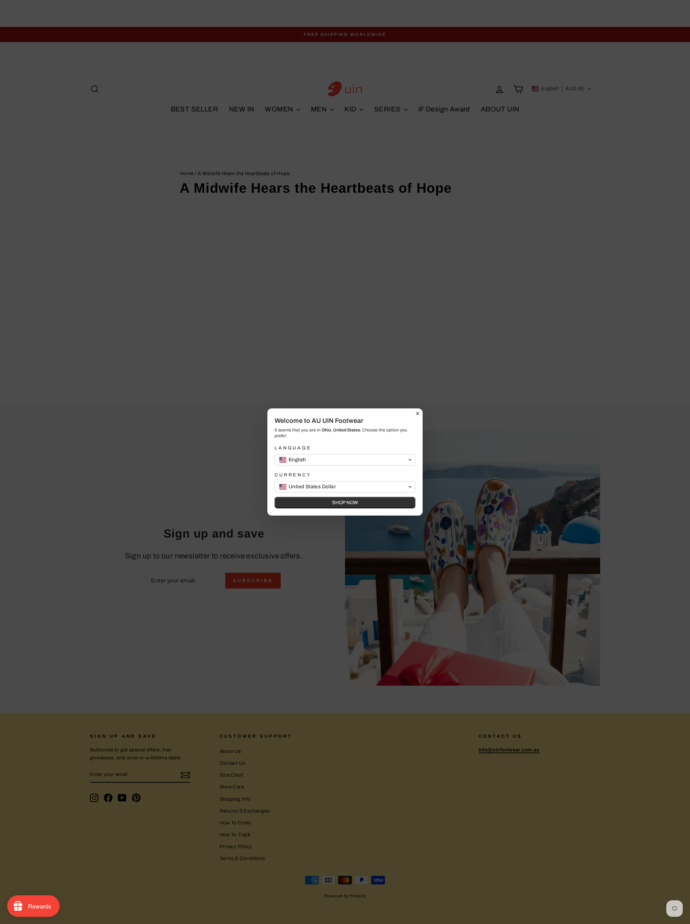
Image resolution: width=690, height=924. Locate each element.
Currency (293, 474)
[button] (345, 460)
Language (293, 447)
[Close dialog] (417, 413)
